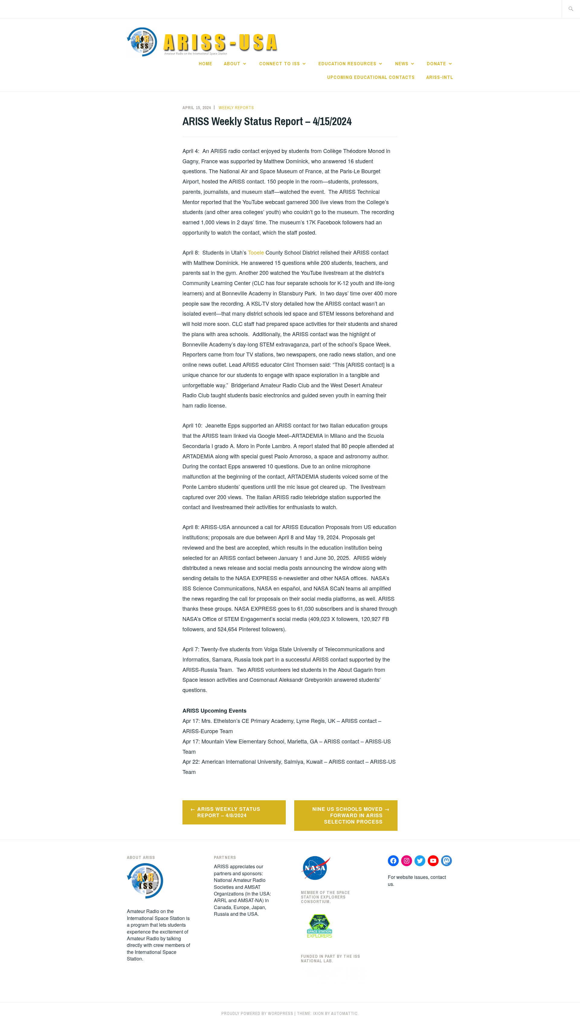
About (232, 63)
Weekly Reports (236, 107)
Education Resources (347, 63)
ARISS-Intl (439, 77)
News (401, 63)
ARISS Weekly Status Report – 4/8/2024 (228, 812)
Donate (436, 63)
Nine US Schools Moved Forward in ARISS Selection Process (347, 815)
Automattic (344, 1013)
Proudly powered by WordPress (257, 1013)
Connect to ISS (279, 63)
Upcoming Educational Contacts (371, 77)
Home (205, 63)
